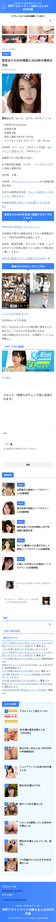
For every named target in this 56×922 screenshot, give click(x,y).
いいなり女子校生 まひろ (15, 313)
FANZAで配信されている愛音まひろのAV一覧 (26, 258)
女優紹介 (7, 378)
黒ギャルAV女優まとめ (31, 804)
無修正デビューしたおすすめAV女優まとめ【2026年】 (28, 665)
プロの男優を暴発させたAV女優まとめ (20, 649)
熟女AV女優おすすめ (30, 785)
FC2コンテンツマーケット (26, 181)
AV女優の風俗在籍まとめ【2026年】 (19, 680)
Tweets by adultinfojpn (14, 899)
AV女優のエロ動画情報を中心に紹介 (28, 906)
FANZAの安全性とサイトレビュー (22, 226)
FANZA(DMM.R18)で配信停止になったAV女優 (23, 690)
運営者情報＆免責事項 (12, 891)
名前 (5, 433)
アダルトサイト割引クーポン (34, 711)
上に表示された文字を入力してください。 (20, 448)
